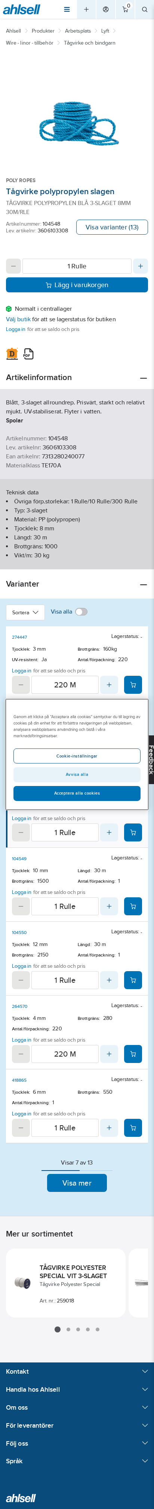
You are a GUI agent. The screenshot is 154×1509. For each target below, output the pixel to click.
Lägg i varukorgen (82, 285)
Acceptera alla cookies (77, 793)
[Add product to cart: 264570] (133, 1054)
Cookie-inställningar (76, 756)
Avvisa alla (77, 774)
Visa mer (77, 1183)
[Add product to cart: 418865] (133, 1128)
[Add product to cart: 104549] (133, 906)
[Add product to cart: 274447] (133, 685)
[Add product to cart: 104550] (133, 980)
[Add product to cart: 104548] (133, 832)
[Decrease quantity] (13, 266)
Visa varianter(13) (112, 227)
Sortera (21, 612)
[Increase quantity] (140, 266)
